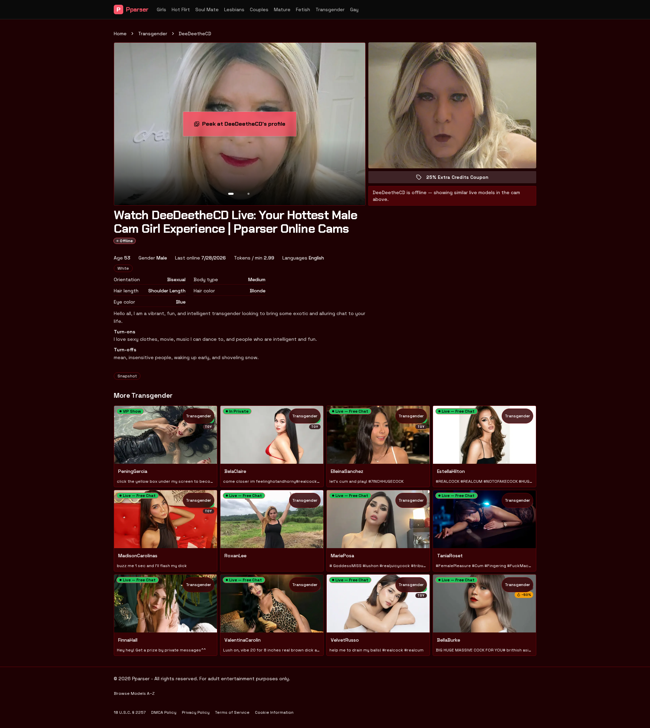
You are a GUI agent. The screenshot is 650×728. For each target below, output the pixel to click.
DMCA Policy (163, 712)
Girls (161, 9)
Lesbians (234, 9)
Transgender (330, 9)
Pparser (132, 9)
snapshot (127, 376)
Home (120, 33)
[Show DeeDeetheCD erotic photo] (230, 193)
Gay (354, 9)
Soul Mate (207, 9)
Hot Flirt (181, 9)
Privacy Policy (196, 712)
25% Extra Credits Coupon (462, 178)
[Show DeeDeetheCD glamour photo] (248, 193)
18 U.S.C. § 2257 (130, 712)
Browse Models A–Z (134, 693)
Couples (259, 9)
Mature (282, 9)
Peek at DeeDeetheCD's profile (245, 125)
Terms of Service (232, 712)
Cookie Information (274, 712)
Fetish (303, 9)
